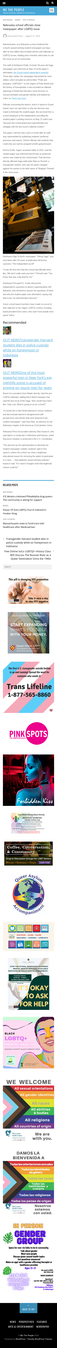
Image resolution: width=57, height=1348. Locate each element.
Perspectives (26, 1321)
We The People (27, 1335)
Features (42, 1321)
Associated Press (15, 36)
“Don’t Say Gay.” (19, 98)
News (17, 20)
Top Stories (29, 20)
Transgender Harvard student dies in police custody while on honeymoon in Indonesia (27, 542)
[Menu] (4, 3)
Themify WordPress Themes (39, 1339)
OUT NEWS (11, 340)
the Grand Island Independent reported (31, 72)
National (8, 20)
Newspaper (42, 1326)
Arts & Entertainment (20, 1326)
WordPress (20, 1339)
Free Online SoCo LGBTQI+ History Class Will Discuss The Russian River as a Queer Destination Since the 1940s (29, 554)
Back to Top (28, 1309)
